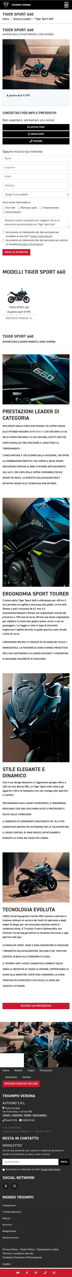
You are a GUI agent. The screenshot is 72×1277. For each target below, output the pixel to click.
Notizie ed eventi (11, 1238)
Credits (6, 1264)
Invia (64, 1162)
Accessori (7, 1225)
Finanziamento (51, 208)
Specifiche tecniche (17, 318)
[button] (66, 5)
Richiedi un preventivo (36, 1006)
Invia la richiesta (16, 252)
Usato (31, 1070)
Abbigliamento (9, 1231)
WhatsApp (37, 134)
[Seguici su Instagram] (14, 1186)
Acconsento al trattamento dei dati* (23, 1169)
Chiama (37, 141)
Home (6, 19)
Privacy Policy (10, 1249)
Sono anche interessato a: (17, 202)
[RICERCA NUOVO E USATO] (18, 1273)
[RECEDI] (54, 1273)
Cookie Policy (27, 1249)
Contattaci (28, 1120)
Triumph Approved (12, 1212)
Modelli (18, 1070)
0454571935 (11, 1120)
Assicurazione (13, 212)
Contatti (26, 1077)
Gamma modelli (22, 19)
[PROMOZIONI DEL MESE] (27, 1273)
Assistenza (11, 1077)
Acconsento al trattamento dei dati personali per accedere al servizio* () (32, 234)
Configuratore (9, 1205)
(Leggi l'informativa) (50, 1169)
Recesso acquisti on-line (21, 1083)
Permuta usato (29, 208)
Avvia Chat (37, 127)
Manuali (6, 1218)
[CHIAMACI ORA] (45, 1273)
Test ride (10, 208)
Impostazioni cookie (48, 1249)
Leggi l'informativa (41, 236)
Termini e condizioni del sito (18, 1253)
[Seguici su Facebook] (6, 1186)
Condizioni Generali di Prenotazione (22, 1257)
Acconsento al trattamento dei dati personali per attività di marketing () (37, 242)
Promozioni (46, 1070)
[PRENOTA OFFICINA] (36, 1273)
